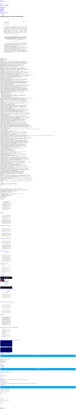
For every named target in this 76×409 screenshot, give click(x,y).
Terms (3, 380)
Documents (1, 375)
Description (3, 361)
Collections (4, 7)
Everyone (2, 365)
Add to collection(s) (2, 12)
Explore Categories (2, 1)
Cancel (1, 408)
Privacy (1, 380)
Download (1, 353)
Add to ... (2, 11)
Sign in (1, 359)
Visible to (1, 364)
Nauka (3, 13)
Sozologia (3, 14)
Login (1, 4)
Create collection (2, 366)
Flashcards (1, 7)
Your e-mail (1, 398)
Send (3, 408)
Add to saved (7, 12)
